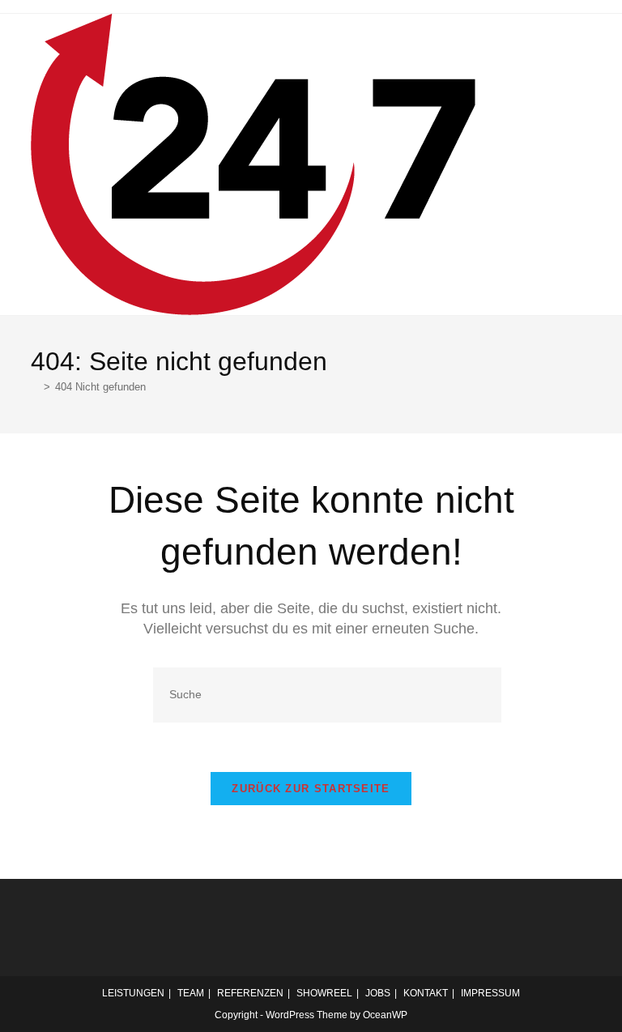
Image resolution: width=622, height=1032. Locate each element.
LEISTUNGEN (133, 993)
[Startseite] (35, 387)
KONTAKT (425, 993)
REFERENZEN (250, 993)
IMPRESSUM (490, 993)
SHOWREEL (324, 993)
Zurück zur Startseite (311, 789)
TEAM (190, 993)
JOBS (377, 993)
